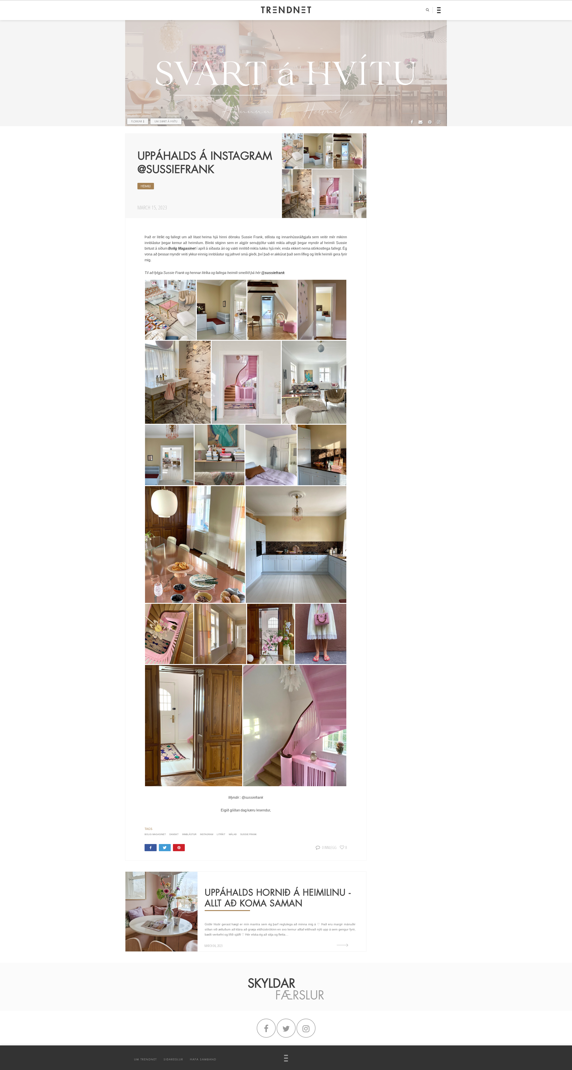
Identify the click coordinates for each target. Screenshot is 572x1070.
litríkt (221, 834)
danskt (174, 834)
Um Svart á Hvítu (165, 121)
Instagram (206, 834)
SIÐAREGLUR (173, 1059)
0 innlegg (329, 847)
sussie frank (248, 834)
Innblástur (189, 834)
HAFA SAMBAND (203, 1059)
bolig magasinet (155, 834)
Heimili (146, 186)
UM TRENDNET (145, 1059)
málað (233, 834)
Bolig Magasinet (182, 248)
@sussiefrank (273, 273)
